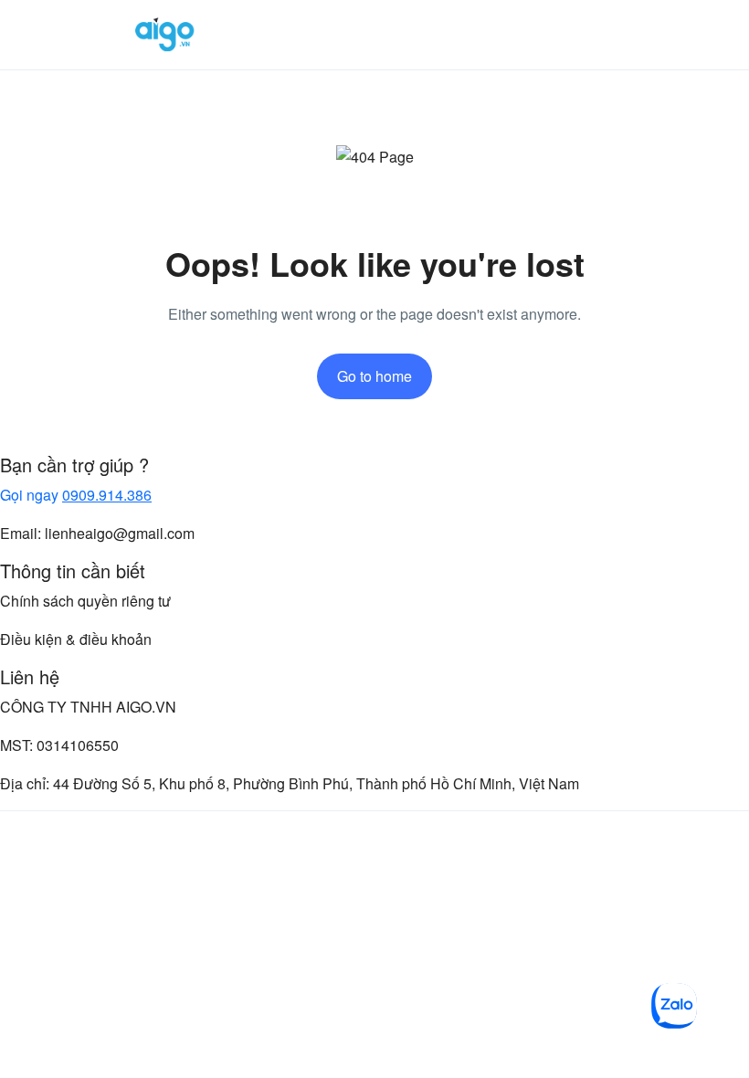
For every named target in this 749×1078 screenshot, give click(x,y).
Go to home (374, 375)
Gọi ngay (76, 494)
